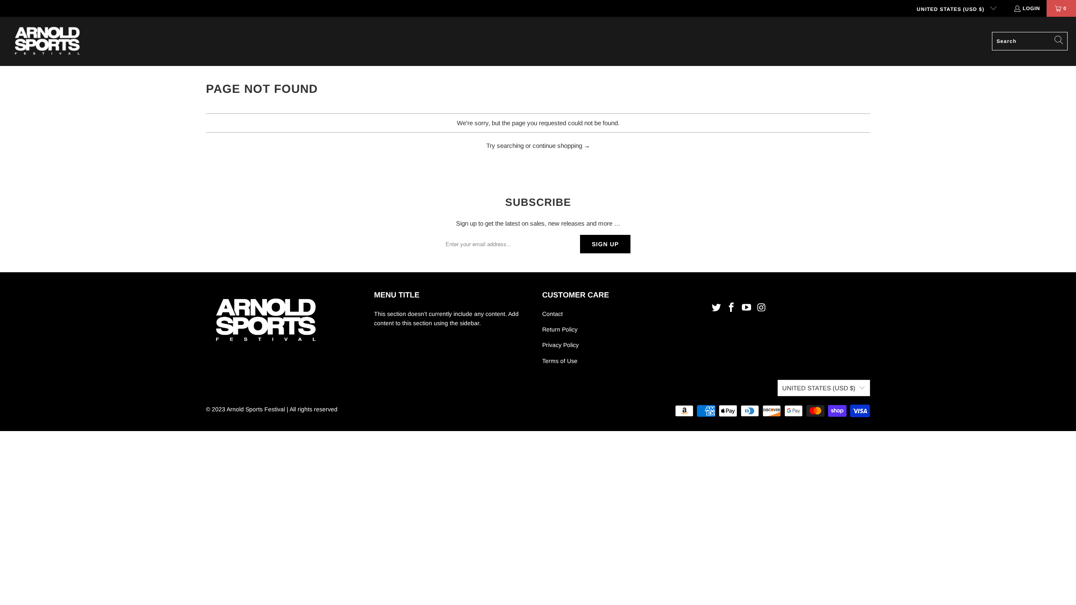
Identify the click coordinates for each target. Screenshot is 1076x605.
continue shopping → (561, 145)
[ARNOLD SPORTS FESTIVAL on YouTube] (746, 307)
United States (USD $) (951, 9)
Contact (552, 313)
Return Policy (560, 329)
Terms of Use (560, 361)
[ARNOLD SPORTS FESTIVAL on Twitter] (716, 307)
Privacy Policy (560, 345)
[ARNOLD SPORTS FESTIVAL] (47, 41)
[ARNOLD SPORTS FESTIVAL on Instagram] (761, 307)
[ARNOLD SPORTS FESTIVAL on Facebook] (731, 307)
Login (1031, 8)
